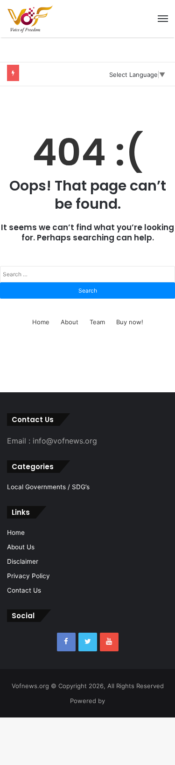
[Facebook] (66, 642)
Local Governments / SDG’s (48, 487)
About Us (21, 547)
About (69, 322)
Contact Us (24, 590)
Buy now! (129, 322)
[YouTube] (109, 642)
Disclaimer (22, 561)
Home (40, 322)
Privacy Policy (28, 576)
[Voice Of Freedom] (30, 19)
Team (97, 322)
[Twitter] (87, 642)
